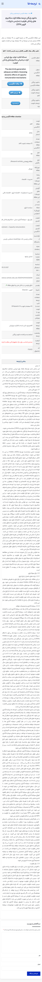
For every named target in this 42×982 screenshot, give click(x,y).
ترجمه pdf (14, 92)
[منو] (3, 4)
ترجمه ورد (15, 103)
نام (39, 956)
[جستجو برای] (39, 4)
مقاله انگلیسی (14, 83)
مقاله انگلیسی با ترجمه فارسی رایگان (18, 14)
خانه (30, 14)
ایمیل (39, 964)
